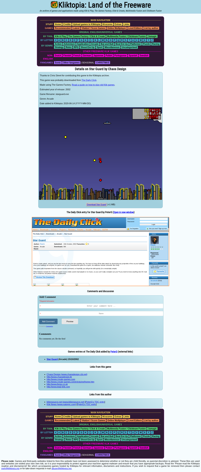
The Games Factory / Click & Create (86, 36)
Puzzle (146, 44)
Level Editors (135, 28)
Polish (109, 55)
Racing (155, 44)
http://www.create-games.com (61, 379)
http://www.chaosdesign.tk (59, 377)
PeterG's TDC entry (95, 402)
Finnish (67, 55)
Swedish (143, 55)
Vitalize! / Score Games (93, 28)
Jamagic (152, 36)
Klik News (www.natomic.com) (61, 404)
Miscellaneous (112, 47)
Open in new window (123, 212)
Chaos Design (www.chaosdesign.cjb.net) (67, 374)
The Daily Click (88, 80)
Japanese (98, 55)
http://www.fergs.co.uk (57, 384)
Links (126, 24)
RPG (76, 47)
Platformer (135, 44)
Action (58, 44)
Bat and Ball (107, 44)
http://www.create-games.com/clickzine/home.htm (70, 382)
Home (58, 24)
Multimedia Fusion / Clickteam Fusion (126, 36)
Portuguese (120, 55)
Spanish (133, 55)
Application (83, 44)
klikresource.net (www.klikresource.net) (66, 402)
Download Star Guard (96, 204)
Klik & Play (60, 36)
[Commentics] (101, 321)
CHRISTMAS (102, 62)
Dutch (58, 55)
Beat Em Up (122, 44)
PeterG (113, 351)
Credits (67, 24)
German (87, 55)
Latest (76, 28)
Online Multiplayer (116, 28)
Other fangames (71, 62)
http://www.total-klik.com (58, 387)
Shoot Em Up (87, 47)
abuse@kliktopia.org (62, 468)
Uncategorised (129, 47)
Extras (118, 24)
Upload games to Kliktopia (86, 24)
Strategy (59, 47)
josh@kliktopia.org (10, 468)
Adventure (69, 44)
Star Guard (52, 359)
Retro (69, 47)
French (77, 55)
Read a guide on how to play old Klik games (93, 85)
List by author (151, 28)
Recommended (63, 28)
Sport (99, 47)
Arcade (95, 44)
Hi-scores (107, 24)
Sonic (58, 62)
